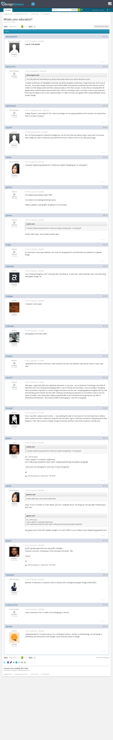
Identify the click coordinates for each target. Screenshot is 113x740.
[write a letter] (33, 4)
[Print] (22, 662)
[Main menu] (110, 3)
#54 (104, 408)
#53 (104, 378)
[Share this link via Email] (19, 662)
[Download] (25, 662)
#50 (104, 296)
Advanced (82, 10)
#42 (104, 66)
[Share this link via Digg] (8, 662)
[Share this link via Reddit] (14, 662)
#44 (104, 127)
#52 (104, 356)
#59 (104, 605)
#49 (104, 266)
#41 (104, 37)
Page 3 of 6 (12, 26)
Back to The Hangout (102, 657)
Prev (5, 26)
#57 (104, 541)
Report (103, 61)
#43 (104, 106)
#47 (104, 215)
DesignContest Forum (21, 674)
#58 (104, 575)
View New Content (98, 10)
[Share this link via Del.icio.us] (11, 662)
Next (30, 26)
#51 (104, 326)
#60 (104, 626)
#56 (104, 486)
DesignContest (12, 4)
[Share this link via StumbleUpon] (16, 662)
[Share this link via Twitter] (4, 662)
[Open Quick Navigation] (107, 10)
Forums (8, 10)
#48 (104, 245)
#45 (104, 157)
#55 (104, 438)
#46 (104, 187)
